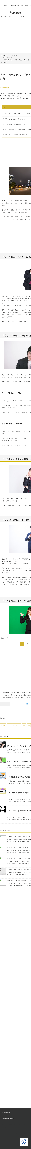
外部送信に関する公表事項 (8, 1118)
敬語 (29, 725)
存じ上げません (17, 725)
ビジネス (3, 725)
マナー (9, 725)
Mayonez (15, 13)
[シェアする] (16, 704)
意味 (24, 725)
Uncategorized (14, 5)
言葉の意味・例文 (5, 87)
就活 (22, 5)
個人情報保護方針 (6, 1112)
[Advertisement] (15, 35)
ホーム (6, 5)
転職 (26, 5)
